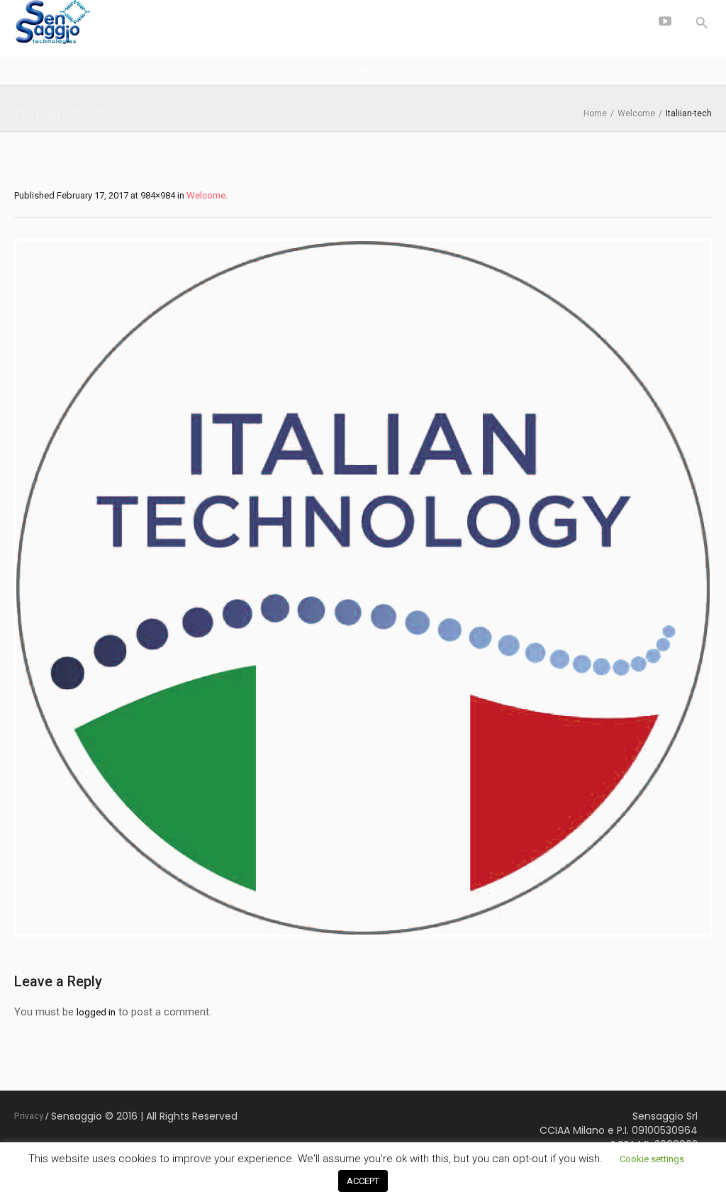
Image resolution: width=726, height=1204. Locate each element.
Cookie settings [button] (652, 1159)
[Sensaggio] (120, 23)
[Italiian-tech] (363, 588)
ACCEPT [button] (363, 1181)
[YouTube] (665, 21)
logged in (96, 1012)
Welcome (636, 113)
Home (595, 113)
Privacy (28, 1116)
